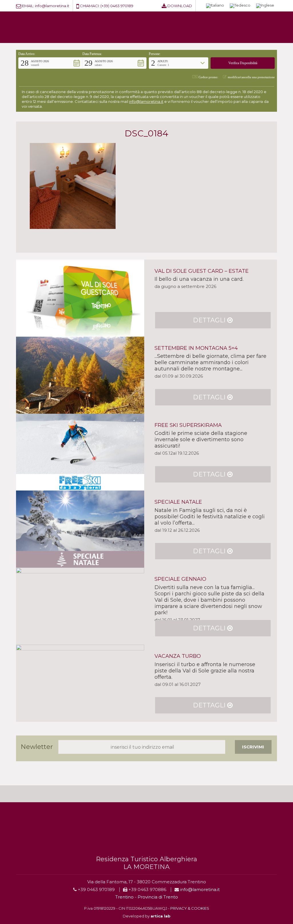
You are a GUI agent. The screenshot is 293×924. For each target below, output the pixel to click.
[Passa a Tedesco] (240, 6)
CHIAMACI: (90, 5)
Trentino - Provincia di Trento (146, 897)
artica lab (161, 916)
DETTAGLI (210, 320)
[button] (50, 63)
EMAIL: (28, 5)
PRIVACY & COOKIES (189, 908)
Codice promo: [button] (208, 77)
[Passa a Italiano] (215, 6)
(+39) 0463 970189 (116, 5)
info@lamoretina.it (52, 5)
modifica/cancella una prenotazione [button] (251, 77)
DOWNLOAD (179, 5)
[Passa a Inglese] (265, 6)
